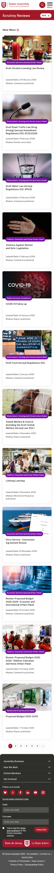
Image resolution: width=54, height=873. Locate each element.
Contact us (45, 854)
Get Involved (10, 779)
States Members (12, 773)
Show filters (9, 30)
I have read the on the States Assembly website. (16, 832)
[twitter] (12, 792)
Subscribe (41, 830)
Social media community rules (15, 799)
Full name (6, 816)
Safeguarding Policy (34, 865)
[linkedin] (27, 792)
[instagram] (43, 792)
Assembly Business (14, 761)
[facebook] (20, 792)
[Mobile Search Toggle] (42, 5)
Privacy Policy (16, 865)
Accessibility (32, 854)
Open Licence (38, 861)
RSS (44, 15)
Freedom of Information (19, 861)
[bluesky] (5, 792)
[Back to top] (50, 869)
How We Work (11, 767)
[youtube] (35, 792)
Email (4, 805)
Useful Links (27, 857)
